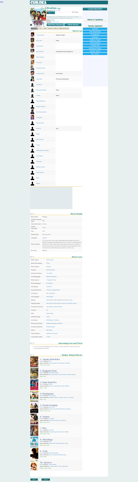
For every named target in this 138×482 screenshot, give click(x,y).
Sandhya (68, 363)
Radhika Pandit (95, 40)
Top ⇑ (32, 30)
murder (57, 22)
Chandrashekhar (60, 443)
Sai (47, 310)
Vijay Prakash (49, 303)
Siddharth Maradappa (51, 323)
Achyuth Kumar (40, 73)
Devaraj (60, 420)
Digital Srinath (50, 313)
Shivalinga (47, 439)
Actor (45, 451)
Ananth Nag (53, 431)
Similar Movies (64, 28)
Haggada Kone (49, 370)
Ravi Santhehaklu (50, 293)
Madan (38, 134)
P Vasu (53, 20)
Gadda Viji (51, 430)
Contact (46, 479)
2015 (42, 384)
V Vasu (38, 145)
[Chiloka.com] (38, 2)
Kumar (48, 316)
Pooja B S (64, 303)
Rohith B (38, 128)
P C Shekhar (51, 418)
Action (48, 422)
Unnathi (38, 95)
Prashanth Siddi (40, 123)
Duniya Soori (51, 407)
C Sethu (48, 336)
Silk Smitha (95, 54)
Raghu (59, 300)
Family (58, 10)
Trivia (56, 28)
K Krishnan (56, 320)
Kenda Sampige (50, 405)
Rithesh (67, 431)
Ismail (70, 300)
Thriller (41, 365)
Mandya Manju (58, 306)
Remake (53, 22)
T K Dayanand (52, 395)
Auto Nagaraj (39, 156)
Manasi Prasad (57, 303)
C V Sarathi (49, 273)
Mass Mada (49, 330)
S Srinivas (48, 290)
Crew (45, 28)
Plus (44, 428)
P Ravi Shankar (65, 386)
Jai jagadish (39, 117)
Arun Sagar (71, 397)
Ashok (66, 443)
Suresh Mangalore (40, 101)
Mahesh (38, 183)
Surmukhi (69, 303)
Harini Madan (49, 296)
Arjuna (45, 416)
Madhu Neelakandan (51, 276)
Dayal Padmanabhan (41, 112)
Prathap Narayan (54, 397)
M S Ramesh (49, 283)
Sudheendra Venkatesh (52, 333)
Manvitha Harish (60, 409)
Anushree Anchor (62, 397)
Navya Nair (39, 40)
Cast (40, 28)
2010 (42, 361)
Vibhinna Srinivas (40, 167)
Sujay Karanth (39, 139)
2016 (42, 441)
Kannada (44, 237)
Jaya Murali (39, 84)
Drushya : (34, 28)
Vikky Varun (53, 409)
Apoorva (48, 462)
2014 (43, 231)
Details (50, 28)
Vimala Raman (61, 363)
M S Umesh (52, 443)
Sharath (74, 303)
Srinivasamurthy (40, 57)
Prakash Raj (65, 466)
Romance (42, 410)
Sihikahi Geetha (62, 454)
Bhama (64, 420)
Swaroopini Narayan (41, 90)
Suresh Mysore (50, 306)
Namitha (95, 29)
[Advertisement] (51, 198)
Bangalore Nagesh (40, 106)
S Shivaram (39, 62)
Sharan (51, 386)
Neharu (48, 300)
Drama (55, 10)
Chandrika (68, 409)
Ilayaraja (48, 266)
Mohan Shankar (72, 374)
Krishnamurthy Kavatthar (42, 150)
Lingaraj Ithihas (56, 290)
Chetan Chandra (60, 431)
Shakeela (95, 37)
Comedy (45, 387)
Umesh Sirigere (40, 172)
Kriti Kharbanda (95, 31)
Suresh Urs (49, 286)
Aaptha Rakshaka (51, 359)
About (34, 479)
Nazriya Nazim (95, 51)
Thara (59, 466)
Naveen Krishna (54, 374)
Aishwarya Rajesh (95, 48)
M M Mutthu (49, 320)
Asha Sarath (39, 79)
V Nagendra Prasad (51, 280)
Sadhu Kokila (39, 46)
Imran (37, 178)
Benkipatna (48, 393)
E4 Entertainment (50, 270)
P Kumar (50, 384)
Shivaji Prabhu (39, 51)
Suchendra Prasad (40, 68)
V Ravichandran (40, 35)
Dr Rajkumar (95, 34)
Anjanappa (39, 161)
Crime (44, 376)
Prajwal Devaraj (53, 420)
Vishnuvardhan (53, 363)
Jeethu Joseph (49, 259)
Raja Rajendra (49, 382)
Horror (45, 365)
